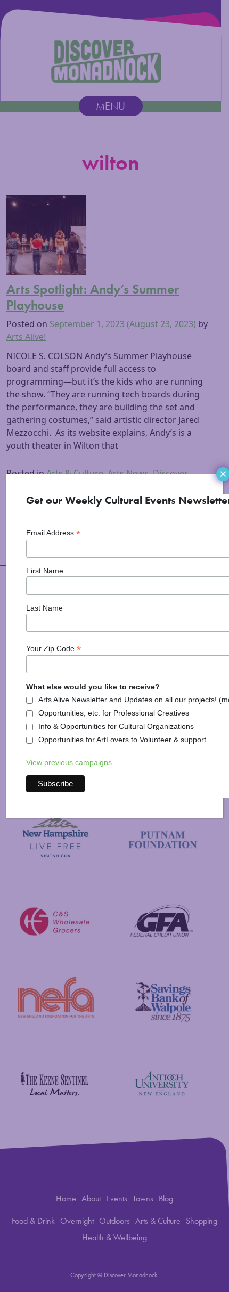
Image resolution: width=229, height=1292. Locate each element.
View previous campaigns (69, 762)
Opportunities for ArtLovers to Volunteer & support (122, 739)
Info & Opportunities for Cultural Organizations (116, 726)
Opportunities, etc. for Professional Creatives (113, 713)
